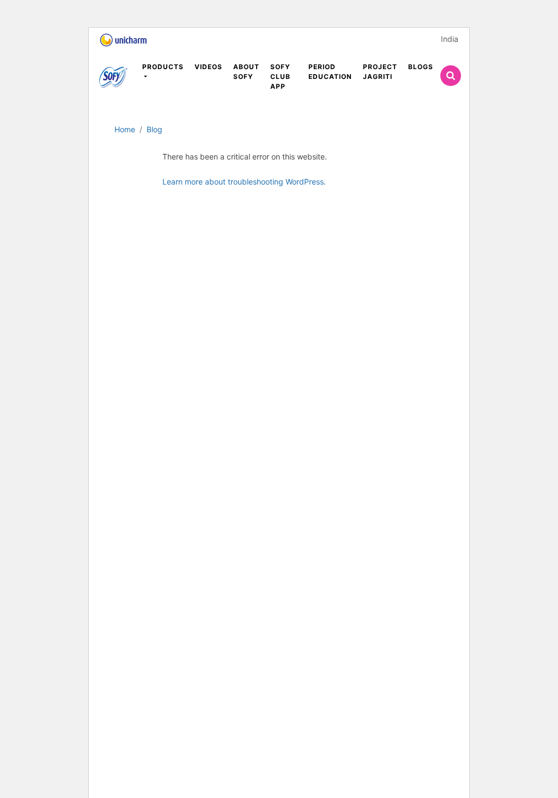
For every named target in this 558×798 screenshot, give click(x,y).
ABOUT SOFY (246, 72)
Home (124, 129)
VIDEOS (208, 67)
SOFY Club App (280, 76)
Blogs (420, 67)
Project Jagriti (380, 72)
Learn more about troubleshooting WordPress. (244, 181)
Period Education (330, 72)
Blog (154, 129)
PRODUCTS (163, 67)
